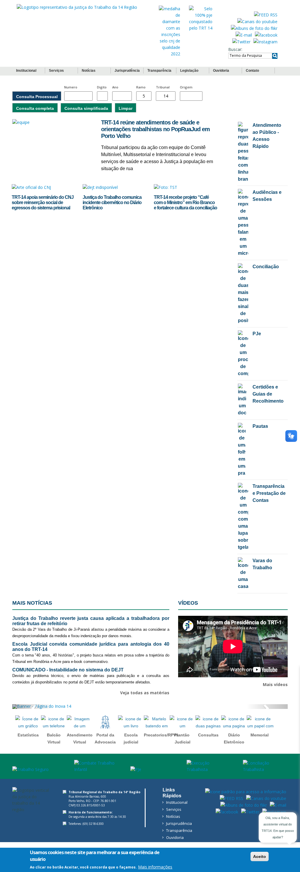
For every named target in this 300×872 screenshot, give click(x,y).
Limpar (125, 108)
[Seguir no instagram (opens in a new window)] (265, 41)
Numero (70, 87)
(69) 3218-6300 (93, 824)
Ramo (141, 87)
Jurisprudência (127, 71)
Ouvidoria (221, 71)
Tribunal (163, 87)
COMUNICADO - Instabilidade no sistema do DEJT (68, 669)
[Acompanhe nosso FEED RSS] (265, 14)
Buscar (234, 49)
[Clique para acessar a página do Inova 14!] (150, 706)
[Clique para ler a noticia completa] (52, 122)
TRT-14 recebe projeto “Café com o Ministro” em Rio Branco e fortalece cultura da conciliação (185, 202)
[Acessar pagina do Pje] (152, 769)
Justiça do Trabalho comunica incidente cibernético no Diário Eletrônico (112, 202)
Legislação (189, 71)
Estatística (28, 735)
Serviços (56, 71)
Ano (115, 87)
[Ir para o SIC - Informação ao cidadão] (245, 791)
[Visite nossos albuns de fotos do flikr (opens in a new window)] (254, 28)
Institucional (26, 71)
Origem (186, 87)
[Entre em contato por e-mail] (244, 34)
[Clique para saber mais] (169, 31)
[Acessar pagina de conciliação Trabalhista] (265, 766)
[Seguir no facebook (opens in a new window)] (266, 34)
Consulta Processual (37, 96)
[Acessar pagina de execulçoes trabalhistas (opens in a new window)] (209, 766)
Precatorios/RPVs (161, 735)
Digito (102, 87)
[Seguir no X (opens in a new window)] (241, 41)
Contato (252, 71)
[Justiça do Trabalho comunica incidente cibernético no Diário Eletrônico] (100, 189)
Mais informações (155, 867)
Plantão (182, 735)
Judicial (182, 742)
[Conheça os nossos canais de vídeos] (257, 21)
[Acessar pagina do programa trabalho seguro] (37, 769)
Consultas (208, 735)
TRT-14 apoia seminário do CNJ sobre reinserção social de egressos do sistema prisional (43, 202)
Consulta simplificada (86, 108)
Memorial (259, 735)
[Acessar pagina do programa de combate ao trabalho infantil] (96, 766)
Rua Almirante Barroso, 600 (87, 796)
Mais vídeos (275, 684)
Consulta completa (35, 108)
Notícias (89, 71)
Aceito (259, 856)
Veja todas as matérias (144, 692)
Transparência (159, 71)
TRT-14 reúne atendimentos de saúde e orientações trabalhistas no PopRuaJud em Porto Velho (155, 129)
